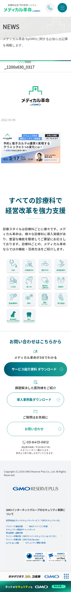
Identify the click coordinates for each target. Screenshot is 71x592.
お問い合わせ (34, 429)
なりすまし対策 (12, 542)
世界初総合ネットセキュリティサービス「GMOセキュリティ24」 (33, 520)
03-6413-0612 (38, 442)
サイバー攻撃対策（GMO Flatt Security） (23, 539)
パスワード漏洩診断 (14, 526)
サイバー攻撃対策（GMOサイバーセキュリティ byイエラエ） (31, 536)
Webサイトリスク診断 (38, 526)
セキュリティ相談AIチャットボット (21, 529)
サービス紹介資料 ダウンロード (34, 369)
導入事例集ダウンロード (34, 399)
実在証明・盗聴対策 (14, 532)
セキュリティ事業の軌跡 (35, 542)
